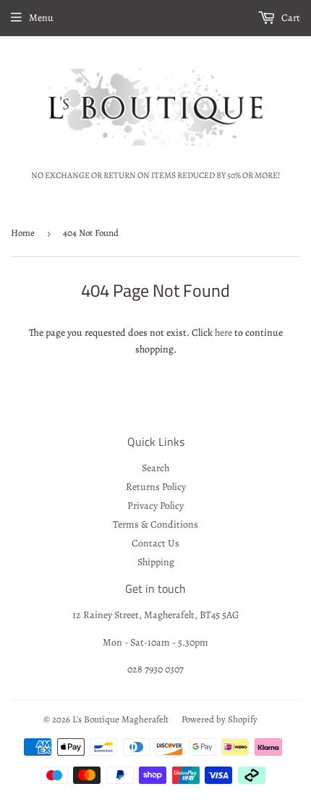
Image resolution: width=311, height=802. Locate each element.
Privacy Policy (155, 505)
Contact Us (155, 543)
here (223, 332)
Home (23, 233)
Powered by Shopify (219, 719)
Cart (289, 18)
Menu (41, 18)
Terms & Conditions (155, 524)
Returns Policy (156, 487)
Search (155, 468)
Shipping (155, 562)
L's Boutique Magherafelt (120, 719)
